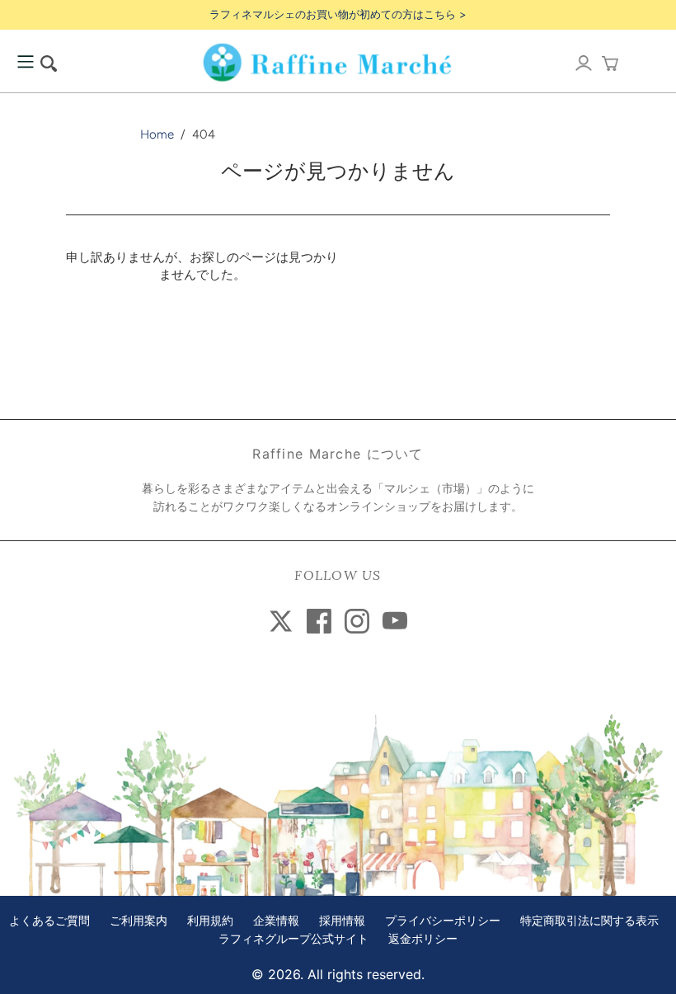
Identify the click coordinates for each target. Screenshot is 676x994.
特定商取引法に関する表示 (589, 921)
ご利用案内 (138, 921)
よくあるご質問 (49, 921)
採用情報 (342, 921)
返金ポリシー (423, 939)
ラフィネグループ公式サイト (293, 939)
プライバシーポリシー (442, 921)
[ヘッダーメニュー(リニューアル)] (25, 62)
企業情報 (276, 921)
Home (157, 134)
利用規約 (210, 921)
